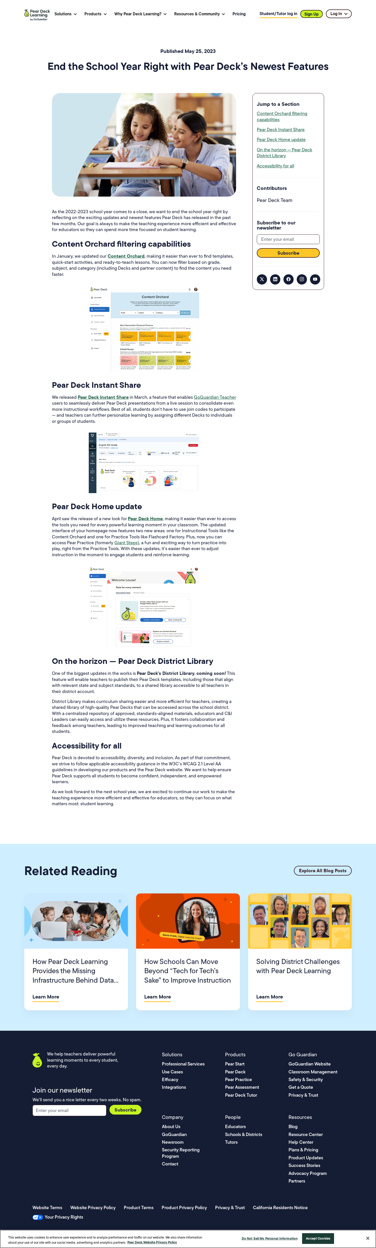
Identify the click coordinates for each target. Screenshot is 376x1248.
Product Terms (138, 1207)
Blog (293, 1126)
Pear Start (235, 1063)
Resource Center (306, 1134)
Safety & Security (306, 1079)
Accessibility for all (275, 165)
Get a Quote (301, 1087)
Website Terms (47, 1207)
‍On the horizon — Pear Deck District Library (284, 152)
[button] (65, 13)
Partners (297, 1180)
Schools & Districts (243, 1134)
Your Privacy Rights (64, 1216)
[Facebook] (288, 279)
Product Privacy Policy (184, 1207)
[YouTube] (315, 279)
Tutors (231, 1142)
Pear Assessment (242, 1087)
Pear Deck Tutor (241, 1095)
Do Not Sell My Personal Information (270, 1238)
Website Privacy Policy (93, 1207)
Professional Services (183, 1063)
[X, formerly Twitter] (262, 279)
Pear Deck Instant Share (281, 129)
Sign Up (311, 14)
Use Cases (172, 1071)
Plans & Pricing (303, 1149)
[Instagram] (302, 279)
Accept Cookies (318, 1238)
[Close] (367, 1238)
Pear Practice (238, 1079)
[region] (188, 1239)
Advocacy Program (308, 1173)
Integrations (174, 1087)
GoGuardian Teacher (215, 397)
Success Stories (304, 1165)
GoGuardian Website (310, 1063)
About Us (171, 1126)
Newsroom (173, 1142)
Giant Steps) (126, 542)
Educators (235, 1126)
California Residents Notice (280, 1207)
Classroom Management (313, 1071)
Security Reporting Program (181, 1152)
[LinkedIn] (275, 279)
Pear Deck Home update (281, 139)
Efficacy (170, 1079)
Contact (170, 1163)
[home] (37, 14)
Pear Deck (235, 1071)
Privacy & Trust (303, 1095)
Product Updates (306, 1157)
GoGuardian (174, 1134)
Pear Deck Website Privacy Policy (152, 1242)
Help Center (301, 1142)
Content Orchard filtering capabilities (282, 116)
